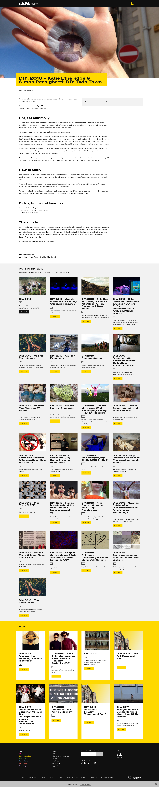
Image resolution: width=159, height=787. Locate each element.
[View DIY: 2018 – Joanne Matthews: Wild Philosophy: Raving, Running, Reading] (95, 393)
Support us (56, 766)
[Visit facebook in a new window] (85, 763)
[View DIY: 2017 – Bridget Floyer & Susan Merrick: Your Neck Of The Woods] (128, 693)
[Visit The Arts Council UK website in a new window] (129, 777)
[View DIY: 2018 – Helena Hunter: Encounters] (64, 393)
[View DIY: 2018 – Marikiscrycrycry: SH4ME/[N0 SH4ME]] (95, 442)
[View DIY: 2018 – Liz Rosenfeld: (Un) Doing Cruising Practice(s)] (64, 442)
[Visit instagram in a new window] (82, 763)
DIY (36, 90)
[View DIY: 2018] (32, 286)
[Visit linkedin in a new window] (95, 763)
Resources (23, 763)
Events (21, 754)
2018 (106, 102)
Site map (21, 777)
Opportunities (25, 90)
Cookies (43, 777)
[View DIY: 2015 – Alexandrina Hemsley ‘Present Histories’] (30, 640)
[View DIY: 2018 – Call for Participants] (32, 343)
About (54, 751)
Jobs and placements (60, 756)
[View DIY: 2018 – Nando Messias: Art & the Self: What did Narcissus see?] (64, 490)
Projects (22, 758)
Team (53, 754)
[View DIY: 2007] (95, 640)
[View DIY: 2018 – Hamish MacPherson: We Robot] (32, 393)
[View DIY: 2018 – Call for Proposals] (64, 343)
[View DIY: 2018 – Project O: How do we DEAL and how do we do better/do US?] (64, 540)
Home (21, 751)
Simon (52, 241)
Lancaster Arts (41, 108)
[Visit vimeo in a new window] (88, 763)
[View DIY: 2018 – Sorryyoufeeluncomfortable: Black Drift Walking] (126, 540)
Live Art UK (119, 757)
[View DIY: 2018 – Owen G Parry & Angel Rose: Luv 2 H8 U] (32, 540)
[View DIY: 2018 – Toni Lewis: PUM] (32, 587)
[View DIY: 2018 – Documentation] (95, 343)
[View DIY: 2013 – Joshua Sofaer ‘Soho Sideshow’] (63, 693)
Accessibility (32, 777)
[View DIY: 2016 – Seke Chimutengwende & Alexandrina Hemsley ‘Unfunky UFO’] (63, 640)
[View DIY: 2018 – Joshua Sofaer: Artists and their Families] (126, 393)
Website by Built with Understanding (102, 777)
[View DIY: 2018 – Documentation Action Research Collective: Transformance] (126, 343)
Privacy (52, 777)
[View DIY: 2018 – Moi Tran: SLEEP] (32, 490)
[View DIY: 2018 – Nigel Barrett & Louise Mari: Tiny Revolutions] (95, 490)
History (55, 758)
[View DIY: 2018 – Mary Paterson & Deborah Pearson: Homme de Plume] (126, 442)
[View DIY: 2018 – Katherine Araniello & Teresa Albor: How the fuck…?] (32, 442)
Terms (60, 777)
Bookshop (22, 766)
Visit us (55, 761)
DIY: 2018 (37, 268)
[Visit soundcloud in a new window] (92, 763)
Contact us (56, 763)
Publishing (23, 761)
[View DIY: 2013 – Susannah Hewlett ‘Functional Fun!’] (95, 693)
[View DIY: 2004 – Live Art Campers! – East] (128, 640)
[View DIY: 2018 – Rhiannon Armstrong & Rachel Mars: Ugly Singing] (95, 540)
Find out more (85, 784)
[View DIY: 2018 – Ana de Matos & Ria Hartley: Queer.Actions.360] (64, 286)
